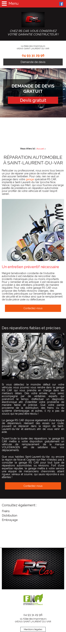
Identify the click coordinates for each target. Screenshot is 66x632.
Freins (6, 511)
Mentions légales (33, 629)
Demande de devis (33, 62)
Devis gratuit (33, 100)
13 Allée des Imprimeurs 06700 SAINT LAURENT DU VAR (33, 620)
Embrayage (10, 520)
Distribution (9, 515)
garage (30, 179)
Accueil (40, 148)
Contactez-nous (33, 308)
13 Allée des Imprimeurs (33, 47)
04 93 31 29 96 (33, 55)
